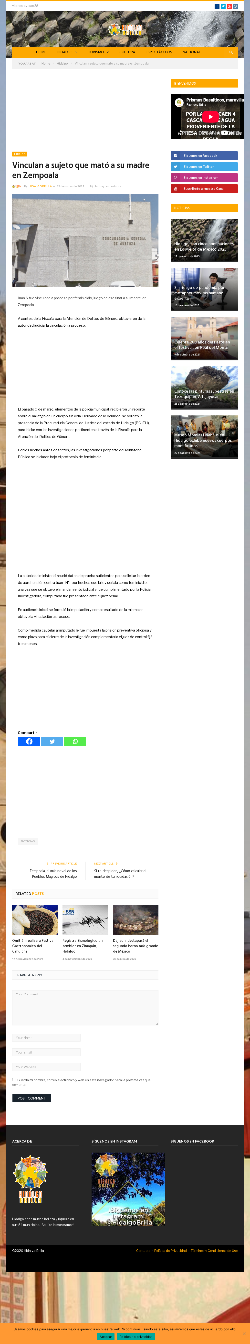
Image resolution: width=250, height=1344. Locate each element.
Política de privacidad (136, 1337)
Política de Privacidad (170, 1251)
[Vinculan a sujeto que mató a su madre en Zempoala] (85, 241)
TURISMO (96, 52)
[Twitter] (52, 741)
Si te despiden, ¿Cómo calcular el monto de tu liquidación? (120, 874)
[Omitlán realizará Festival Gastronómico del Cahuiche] (35, 920)
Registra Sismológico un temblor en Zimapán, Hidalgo (82, 946)
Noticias (28, 841)
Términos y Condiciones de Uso (214, 1251)
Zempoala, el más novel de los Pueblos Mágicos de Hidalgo (53, 874)
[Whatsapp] (75, 741)
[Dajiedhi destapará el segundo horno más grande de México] (135, 920)
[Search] (231, 52)
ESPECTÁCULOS (159, 52)
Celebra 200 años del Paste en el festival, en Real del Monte (202, 345)
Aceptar (106, 1337)
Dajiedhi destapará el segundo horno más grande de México (135, 946)
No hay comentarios (108, 186)
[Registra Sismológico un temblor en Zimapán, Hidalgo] (85, 920)
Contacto (143, 1251)
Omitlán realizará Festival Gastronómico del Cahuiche (33, 946)
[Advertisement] (85, 115)
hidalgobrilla (40, 186)
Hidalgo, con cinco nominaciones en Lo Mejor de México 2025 (204, 247)
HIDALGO (65, 52)
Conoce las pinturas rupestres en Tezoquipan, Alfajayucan (204, 394)
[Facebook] (29, 741)
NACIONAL (192, 52)
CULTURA (127, 52)
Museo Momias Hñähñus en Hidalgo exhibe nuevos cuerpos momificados (203, 440)
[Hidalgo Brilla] (125, 28)
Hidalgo (19, 154)
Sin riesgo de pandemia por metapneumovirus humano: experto (199, 293)
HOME (41, 52)
